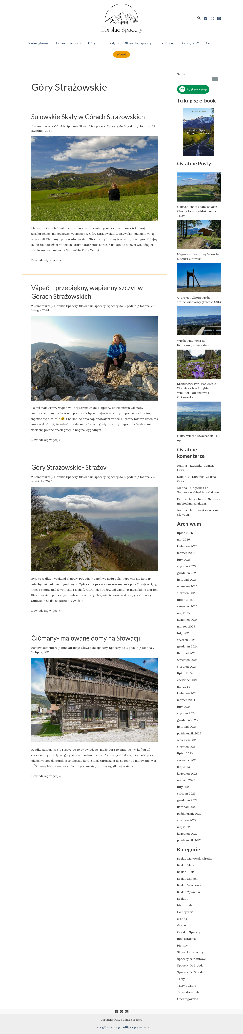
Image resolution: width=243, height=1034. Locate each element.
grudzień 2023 (187, 720)
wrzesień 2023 (187, 740)
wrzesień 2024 (187, 660)
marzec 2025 (186, 626)
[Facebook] (205, 18)
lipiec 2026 (185, 533)
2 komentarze (41, 126)
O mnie (210, 43)
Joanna (182, 465)
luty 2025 (183, 633)
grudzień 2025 (187, 573)
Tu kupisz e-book (196, 101)
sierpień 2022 (186, 820)
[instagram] (212, 18)
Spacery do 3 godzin (121, 306)
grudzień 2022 (187, 800)
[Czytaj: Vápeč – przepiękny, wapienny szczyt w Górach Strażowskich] (94, 358)
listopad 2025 (186, 579)
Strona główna (38, 43)
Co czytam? (190, 43)
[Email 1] (219, 18)
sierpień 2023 (187, 747)
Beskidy (110, 43)
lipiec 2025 (185, 600)
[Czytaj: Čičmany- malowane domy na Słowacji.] (94, 700)
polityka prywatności (136, 1027)
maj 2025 (183, 613)
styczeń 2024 (186, 713)
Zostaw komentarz (44, 648)
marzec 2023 (186, 780)
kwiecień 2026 (187, 546)
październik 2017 (189, 840)
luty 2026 (184, 559)
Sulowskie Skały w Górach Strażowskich (88, 117)
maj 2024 (183, 686)
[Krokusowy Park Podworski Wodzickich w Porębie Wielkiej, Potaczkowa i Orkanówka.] (199, 364)
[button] (199, 18)
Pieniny (182, 945)
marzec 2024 (186, 700)
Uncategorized (187, 999)
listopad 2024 (187, 653)
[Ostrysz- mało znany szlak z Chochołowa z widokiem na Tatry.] (199, 187)
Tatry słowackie (188, 992)
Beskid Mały (185, 865)
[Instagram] (121, 1011)
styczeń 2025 (186, 640)
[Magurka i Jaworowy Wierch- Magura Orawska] (199, 234)
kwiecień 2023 (187, 773)
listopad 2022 (186, 807)
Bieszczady (185, 905)
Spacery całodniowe (191, 959)
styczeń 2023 (186, 793)
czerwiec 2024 (187, 680)
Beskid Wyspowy (189, 885)
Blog (117, 1027)
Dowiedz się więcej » (46, 259)
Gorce (181, 925)
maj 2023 (183, 767)
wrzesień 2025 (187, 586)
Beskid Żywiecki (188, 892)
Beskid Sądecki (187, 879)
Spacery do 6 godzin (121, 126)
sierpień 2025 (186, 593)
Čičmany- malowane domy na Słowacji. (86, 638)
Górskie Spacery (66, 43)
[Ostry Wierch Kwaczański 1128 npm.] (199, 416)
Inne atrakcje (167, 43)
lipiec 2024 (185, 673)
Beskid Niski (186, 872)
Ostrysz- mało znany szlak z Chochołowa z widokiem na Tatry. (197, 211)
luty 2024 (184, 707)
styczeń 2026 (186, 566)
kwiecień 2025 (187, 620)
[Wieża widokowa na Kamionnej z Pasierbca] (199, 320)
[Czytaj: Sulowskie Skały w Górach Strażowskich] (94, 178)
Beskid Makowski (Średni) (195, 858)
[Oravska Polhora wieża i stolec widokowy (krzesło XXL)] (199, 277)
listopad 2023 (187, 727)
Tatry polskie (186, 985)
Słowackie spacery (138, 43)
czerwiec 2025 (187, 606)
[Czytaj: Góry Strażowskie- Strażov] (94, 529)
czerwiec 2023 (187, 760)
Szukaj (181, 74)
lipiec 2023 (185, 753)
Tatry (91, 43)
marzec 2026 (186, 553)
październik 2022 (189, 813)
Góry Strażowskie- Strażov (68, 467)
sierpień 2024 (187, 666)
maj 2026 (183, 539)
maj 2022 (183, 827)
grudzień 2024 (187, 646)
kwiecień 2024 (187, 693)
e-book (182, 919)
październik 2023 (189, 733)
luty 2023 (184, 787)
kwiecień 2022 (187, 833)
